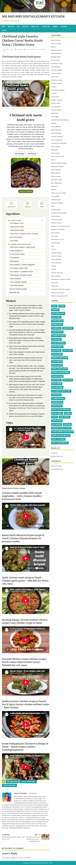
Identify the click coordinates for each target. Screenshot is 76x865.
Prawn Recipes (55, 216)
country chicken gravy (28, 781)
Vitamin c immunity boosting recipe (63, 431)
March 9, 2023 (9, 49)
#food (54, 306)
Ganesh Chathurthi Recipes (60, 120)
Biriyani (53, 47)
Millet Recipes (55, 173)
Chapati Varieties (56, 70)
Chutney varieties (56, 83)
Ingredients (11, 207)
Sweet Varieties (56, 259)
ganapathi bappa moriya (59, 358)
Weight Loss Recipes (58, 293)
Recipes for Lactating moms (60, 226)
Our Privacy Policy (57, 469)
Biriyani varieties (56, 50)
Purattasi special (56, 219)
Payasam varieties (57, 203)
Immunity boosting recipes (60, 372)
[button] (42, 220)
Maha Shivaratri (56, 170)
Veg (18, 26)
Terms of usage (56, 466)
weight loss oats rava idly (60, 435)
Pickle (53, 206)
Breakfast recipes (57, 63)
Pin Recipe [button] (32, 154)
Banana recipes (56, 43)
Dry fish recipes (56, 110)
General (53, 123)
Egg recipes (54, 113)
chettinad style (12, 781)
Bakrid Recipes (55, 40)
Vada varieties (55, 276)
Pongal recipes (56, 210)
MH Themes (49, 863)
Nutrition (54, 186)
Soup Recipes (55, 243)
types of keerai (57, 420)
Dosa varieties (55, 107)
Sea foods (54, 236)
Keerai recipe (55, 153)
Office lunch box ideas (58, 193)
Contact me (45, 26)
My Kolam (64, 26)
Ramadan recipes (57, 402)
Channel (55, 26)
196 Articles (33, 793)
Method (27, 207)
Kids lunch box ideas (57, 156)
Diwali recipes (55, 103)
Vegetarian (54, 286)
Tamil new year (56, 263)
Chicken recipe (56, 328)
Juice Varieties (55, 146)
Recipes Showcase (57, 456)
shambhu (68, 413)
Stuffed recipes (56, 253)
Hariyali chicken (57, 365)
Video (42, 207)
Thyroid (53, 269)
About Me (11, 26)
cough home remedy (58, 343)
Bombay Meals (56, 57)
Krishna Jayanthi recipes (59, 163)
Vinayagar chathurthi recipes (60, 289)
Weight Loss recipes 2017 (59, 296)
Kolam (53, 160)
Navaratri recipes (56, 180)
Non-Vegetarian (41, 49)
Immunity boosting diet (58, 143)
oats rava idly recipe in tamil (61, 391)
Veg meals (54, 283)
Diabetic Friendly (56, 100)
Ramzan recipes (56, 223)
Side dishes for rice (57, 239)
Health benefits (56, 130)
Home (3, 26)
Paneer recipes (56, 200)
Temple (53, 266)
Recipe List (54, 453)
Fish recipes (55, 117)
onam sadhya (56, 395)
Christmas (54, 77)
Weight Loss (35, 26)
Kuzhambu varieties (57, 166)
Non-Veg (25, 26)
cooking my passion (58, 335)
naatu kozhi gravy (9, 785)
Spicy (53, 246)
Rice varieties (55, 233)
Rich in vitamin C (57, 413)
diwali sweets (67, 350)
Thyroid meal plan (57, 273)
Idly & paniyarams (57, 140)
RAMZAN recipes (57, 406)
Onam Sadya (55, 196)
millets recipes (56, 383)
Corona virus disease (57, 90)
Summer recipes (56, 256)
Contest (4, 30)
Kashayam (54, 150)
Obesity (53, 190)
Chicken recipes (30, 49)
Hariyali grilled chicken (59, 369)
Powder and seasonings (58, 213)
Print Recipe (19, 154)
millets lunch (67, 380)
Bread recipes (55, 60)
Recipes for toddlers (58, 229)
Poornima (19, 49)
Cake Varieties (55, 67)
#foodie (61, 306)
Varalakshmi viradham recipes (60, 279)
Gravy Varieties (56, 126)
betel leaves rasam (58, 313)
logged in (14, 858)
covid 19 (54, 93)
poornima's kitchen (58, 398)
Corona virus (56, 339)
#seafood (55, 309)
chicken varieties (57, 332)
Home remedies (56, 133)
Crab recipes (55, 97)
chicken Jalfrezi (57, 324)
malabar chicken (57, 376)
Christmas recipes (57, 80)
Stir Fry (53, 249)
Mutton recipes (56, 176)
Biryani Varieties (56, 53)
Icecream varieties (57, 136)
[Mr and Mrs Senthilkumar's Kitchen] (38, 11)
